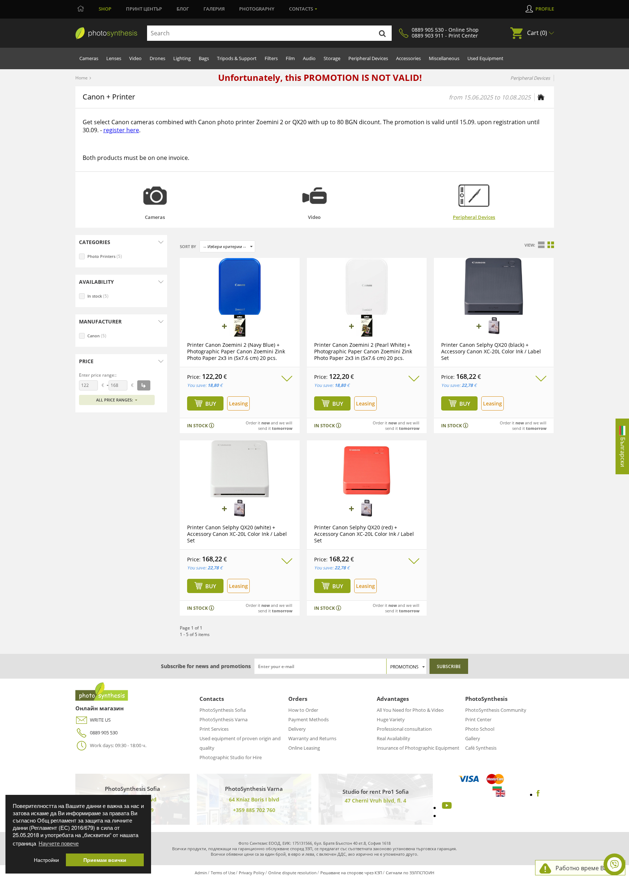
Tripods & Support (237, 58)
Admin (201, 872)
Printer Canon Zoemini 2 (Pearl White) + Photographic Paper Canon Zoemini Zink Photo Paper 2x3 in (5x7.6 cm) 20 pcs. (363, 351)
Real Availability (393, 738)
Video (135, 58)
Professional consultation (404, 729)
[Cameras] (155, 195)
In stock (97, 296)
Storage (332, 58)
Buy (210, 403)
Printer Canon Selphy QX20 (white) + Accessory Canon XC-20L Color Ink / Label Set (237, 534)
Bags (204, 58)
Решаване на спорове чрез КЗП (351, 872)
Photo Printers (104, 256)
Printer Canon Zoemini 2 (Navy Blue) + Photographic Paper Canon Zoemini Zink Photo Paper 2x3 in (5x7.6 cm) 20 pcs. (236, 351)
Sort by (188, 246)
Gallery (472, 738)
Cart (537, 33)
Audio (309, 58)
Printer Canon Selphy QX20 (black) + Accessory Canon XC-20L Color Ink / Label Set (491, 351)
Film (290, 58)
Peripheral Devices (368, 58)
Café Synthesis (481, 748)
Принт (144, 8)
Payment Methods (308, 719)
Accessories (408, 58)
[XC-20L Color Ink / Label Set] (494, 326)
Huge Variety (391, 719)
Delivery (297, 729)
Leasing (238, 403)
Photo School (479, 729)
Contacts (301, 8)
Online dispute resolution (292, 872)
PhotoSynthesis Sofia (222, 710)
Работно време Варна (586, 868)
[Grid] (550, 245)
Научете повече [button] (59, 843)
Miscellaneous (444, 58)
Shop (105, 8)
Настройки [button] (46, 859)
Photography (256, 8)
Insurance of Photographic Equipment (418, 748)
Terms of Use (223, 872)
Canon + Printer (109, 97)
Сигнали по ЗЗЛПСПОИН (410, 872)
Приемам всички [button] (104, 859)
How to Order (303, 710)
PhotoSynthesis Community (495, 710)
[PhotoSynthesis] (106, 33)
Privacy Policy (252, 872)
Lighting (182, 58)
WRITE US (100, 720)
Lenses (113, 58)
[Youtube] (446, 808)
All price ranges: (114, 400)
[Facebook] (538, 794)
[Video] (314, 195)
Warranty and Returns (312, 738)
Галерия (214, 8)
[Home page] (541, 97)
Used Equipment (485, 58)
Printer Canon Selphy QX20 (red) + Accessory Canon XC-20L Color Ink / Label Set (364, 534)
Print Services (214, 729)
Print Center (478, 719)
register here (121, 130)
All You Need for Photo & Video (410, 710)
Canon (96, 336)
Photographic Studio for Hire (230, 757)
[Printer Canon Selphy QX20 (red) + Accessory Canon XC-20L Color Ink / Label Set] (367, 470)
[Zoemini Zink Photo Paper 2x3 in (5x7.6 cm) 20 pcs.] (239, 326)
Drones (157, 58)
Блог (183, 8)
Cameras (88, 58)
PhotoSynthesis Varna (223, 719)
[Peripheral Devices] (474, 195)
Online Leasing (304, 748)
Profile (544, 8)
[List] (541, 245)
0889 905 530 (104, 732)
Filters (271, 58)
